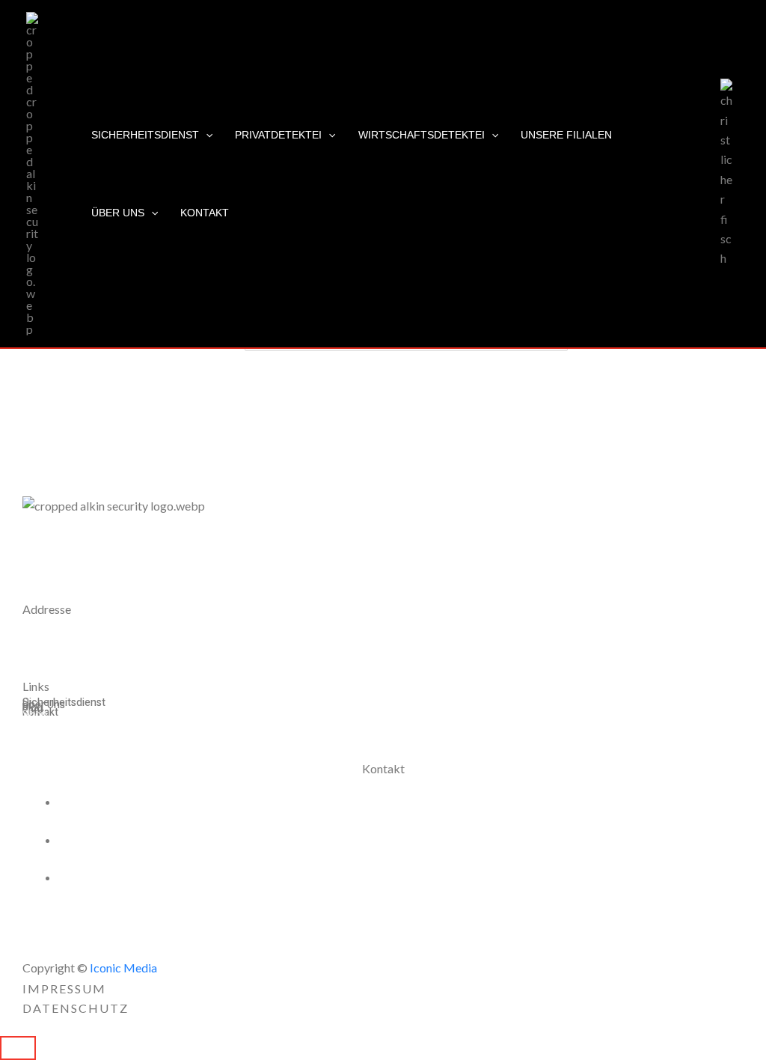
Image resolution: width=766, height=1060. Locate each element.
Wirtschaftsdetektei (421, 135)
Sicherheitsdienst (145, 135)
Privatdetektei (278, 135)
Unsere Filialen (566, 135)
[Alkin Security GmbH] (32, 172)
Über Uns (117, 213)
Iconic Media (122, 967)
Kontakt (204, 213)
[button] (205, 135)
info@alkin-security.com (138, 877)
